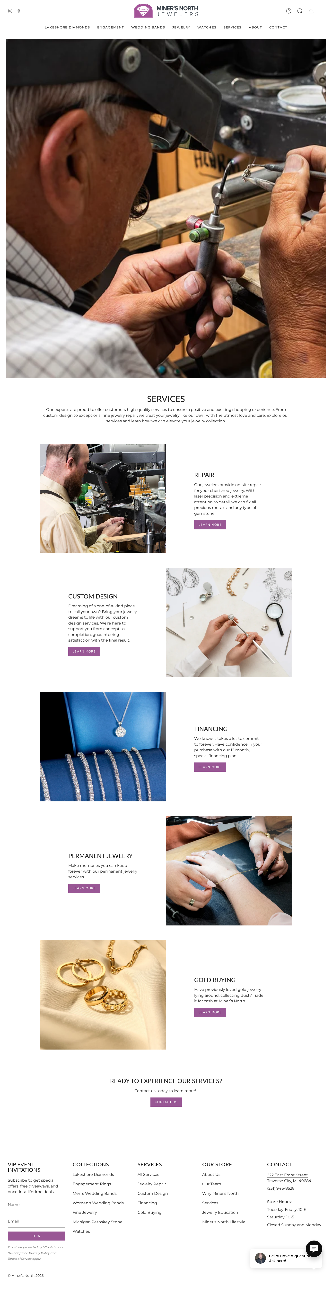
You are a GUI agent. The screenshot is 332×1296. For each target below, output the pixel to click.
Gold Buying (150, 1212)
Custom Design (153, 1193)
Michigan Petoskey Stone (97, 1222)
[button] (300, 11)
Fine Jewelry (85, 1212)
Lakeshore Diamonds (93, 1174)
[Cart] (311, 11)
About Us (211, 1174)
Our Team (211, 1184)
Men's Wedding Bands (95, 1193)
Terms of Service (20, 1258)
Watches (81, 1231)
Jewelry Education (220, 1212)
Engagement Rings (92, 1184)
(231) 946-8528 (281, 1188)
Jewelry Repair (152, 1184)
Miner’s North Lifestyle (223, 1222)
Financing (147, 1203)
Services (210, 1203)
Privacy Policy (39, 1253)
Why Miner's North (220, 1193)
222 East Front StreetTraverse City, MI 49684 (289, 1178)
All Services (148, 1174)
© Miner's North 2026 (26, 1275)
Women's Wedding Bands (98, 1203)
